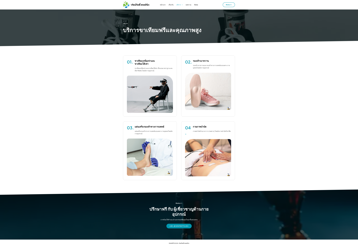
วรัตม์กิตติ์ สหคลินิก (140, 4)
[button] (182, 4)
